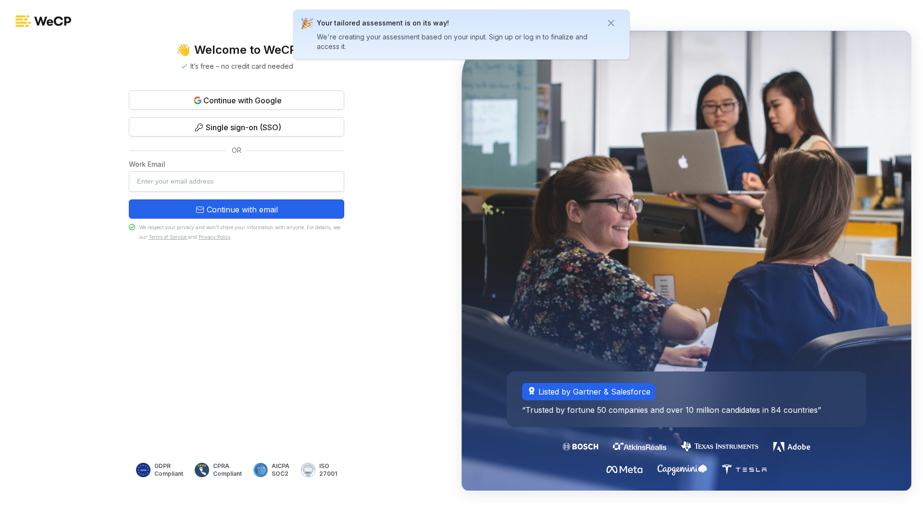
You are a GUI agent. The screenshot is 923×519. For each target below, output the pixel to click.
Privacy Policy (215, 237)
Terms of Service (168, 237)
